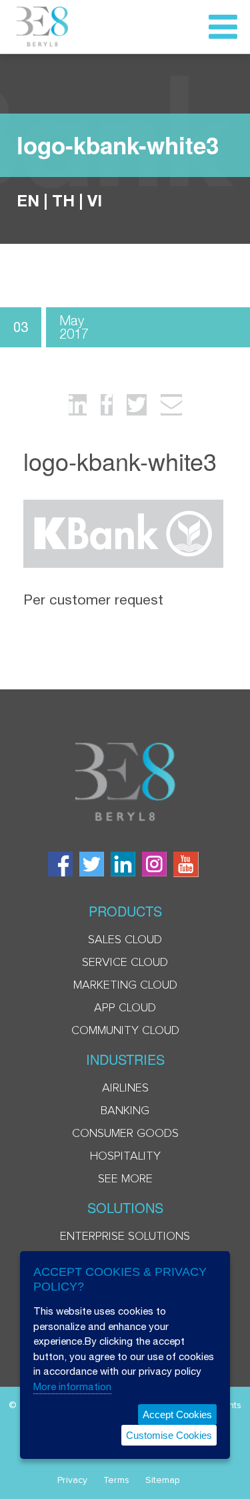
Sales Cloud (125, 940)
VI (94, 200)
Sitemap (162, 1480)
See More (125, 1179)
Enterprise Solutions (125, 1236)
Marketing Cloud (125, 985)
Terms (116, 1480)
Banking (125, 1111)
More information (72, 1386)
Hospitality (125, 1156)
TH (63, 200)
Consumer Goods (125, 1134)
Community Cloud (125, 1031)
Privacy (72, 1480)
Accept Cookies (177, 1414)
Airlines (125, 1088)
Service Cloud (125, 963)
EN (28, 200)
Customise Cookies (169, 1435)
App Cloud (125, 1008)
